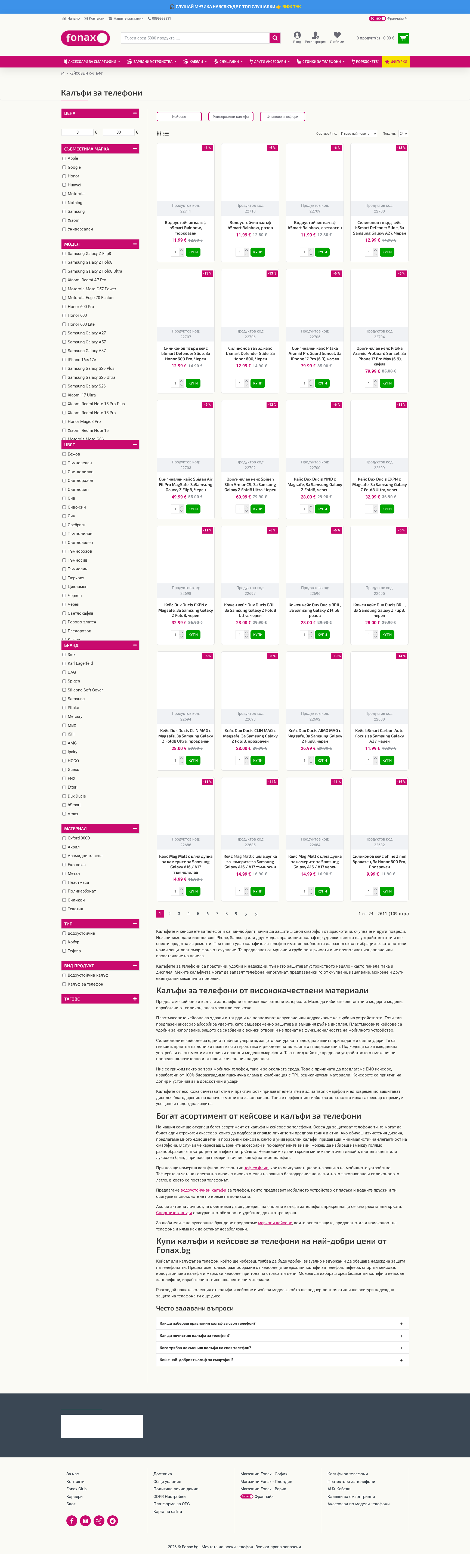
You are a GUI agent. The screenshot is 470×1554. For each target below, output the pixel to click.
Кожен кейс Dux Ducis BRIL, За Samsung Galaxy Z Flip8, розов (315, 610)
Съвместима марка (86, 148)
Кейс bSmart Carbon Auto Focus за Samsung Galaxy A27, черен (379, 735)
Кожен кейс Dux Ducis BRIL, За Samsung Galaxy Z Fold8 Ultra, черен (250, 610)
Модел (72, 244)
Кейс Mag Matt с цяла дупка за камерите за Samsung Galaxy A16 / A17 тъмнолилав (185, 864)
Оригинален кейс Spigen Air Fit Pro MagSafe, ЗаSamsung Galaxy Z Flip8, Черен (185, 484)
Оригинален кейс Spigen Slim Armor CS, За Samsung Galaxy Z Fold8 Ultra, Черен (250, 484)
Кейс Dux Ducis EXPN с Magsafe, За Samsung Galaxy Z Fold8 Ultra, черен (379, 484)
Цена (69, 113)
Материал (75, 828)
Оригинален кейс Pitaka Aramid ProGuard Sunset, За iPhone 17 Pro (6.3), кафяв (315, 353)
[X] (99, 1520)
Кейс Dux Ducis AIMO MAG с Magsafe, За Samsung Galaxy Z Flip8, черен (314, 735)
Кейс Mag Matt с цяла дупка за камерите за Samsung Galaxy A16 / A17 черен (315, 861)
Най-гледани (121, 1404)
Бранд (71, 645)
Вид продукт (79, 965)
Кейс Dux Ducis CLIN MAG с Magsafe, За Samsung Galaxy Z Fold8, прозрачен (250, 735)
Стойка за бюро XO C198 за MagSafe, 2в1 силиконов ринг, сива (113, 1419)
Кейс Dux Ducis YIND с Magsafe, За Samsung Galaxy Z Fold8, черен (314, 484)
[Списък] (166, 134)
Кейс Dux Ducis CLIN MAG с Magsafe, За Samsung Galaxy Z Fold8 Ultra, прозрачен (185, 735)
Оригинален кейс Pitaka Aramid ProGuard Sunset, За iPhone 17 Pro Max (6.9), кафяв (379, 356)
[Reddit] (112, 1520)
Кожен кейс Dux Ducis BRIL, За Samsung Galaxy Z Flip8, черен (379, 610)
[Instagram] (85, 1520)
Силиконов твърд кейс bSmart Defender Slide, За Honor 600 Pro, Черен (185, 353)
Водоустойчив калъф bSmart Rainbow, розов (250, 225)
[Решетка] (159, 133)
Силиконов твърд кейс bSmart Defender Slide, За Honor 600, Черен (250, 353)
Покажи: (389, 134)
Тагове (72, 998)
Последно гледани (81, 1404)
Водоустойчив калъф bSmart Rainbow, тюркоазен (185, 227)
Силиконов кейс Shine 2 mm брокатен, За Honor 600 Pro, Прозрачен (379, 861)
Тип (68, 923)
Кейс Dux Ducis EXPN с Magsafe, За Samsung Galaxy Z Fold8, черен (185, 610)
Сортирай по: (326, 134)
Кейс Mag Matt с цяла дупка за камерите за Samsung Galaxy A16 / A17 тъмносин (250, 861)
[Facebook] (71, 1520)
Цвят (69, 444)
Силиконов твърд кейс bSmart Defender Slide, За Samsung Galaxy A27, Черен (379, 227)
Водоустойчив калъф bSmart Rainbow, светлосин (315, 225)
